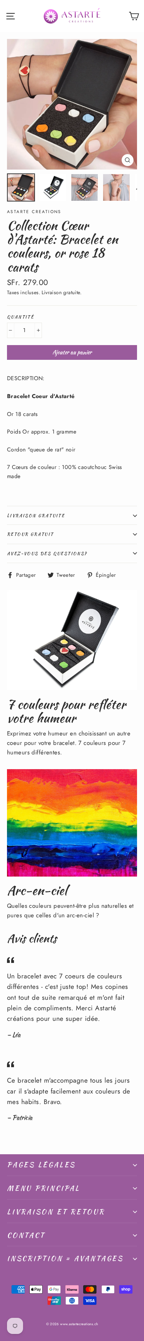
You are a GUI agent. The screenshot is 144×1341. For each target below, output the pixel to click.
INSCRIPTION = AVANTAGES (65, 1258)
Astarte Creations (34, 212)
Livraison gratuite (36, 515)
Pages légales (41, 1164)
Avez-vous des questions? (47, 553)
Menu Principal (43, 1188)
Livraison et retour (56, 1211)
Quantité (20, 317)
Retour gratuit (30, 534)
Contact (26, 1235)
